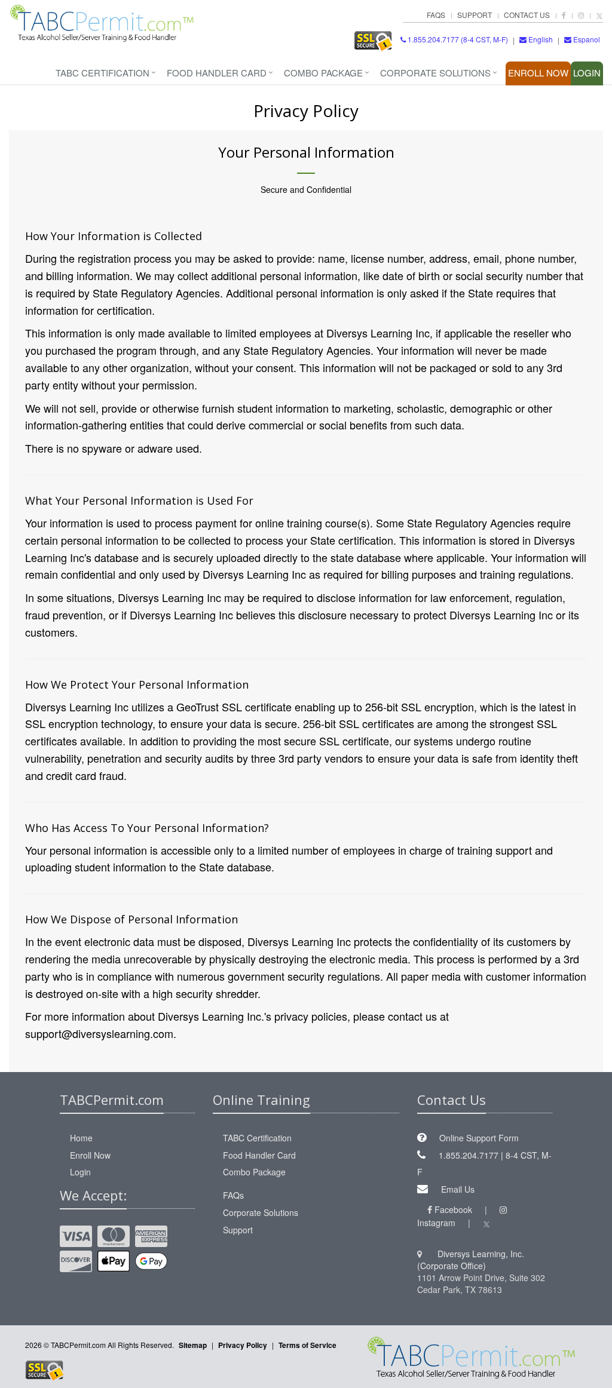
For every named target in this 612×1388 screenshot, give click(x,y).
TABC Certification (102, 72)
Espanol (586, 39)
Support (474, 15)
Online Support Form (479, 1138)
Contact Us (527, 15)
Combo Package (323, 72)
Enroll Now (538, 72)
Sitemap (193, 1345)
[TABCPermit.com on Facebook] (564, 15)
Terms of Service (307, 1345)
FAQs (436, 15)
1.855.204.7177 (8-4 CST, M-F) (457, 39)
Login (587, 72)
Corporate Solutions (435, 72)
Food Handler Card (217, 72)
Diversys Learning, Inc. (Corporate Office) (470, 1260)
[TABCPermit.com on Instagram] (581, 15)
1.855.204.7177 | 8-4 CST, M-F (484, 1163)
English (540, 39)
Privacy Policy (242, 1345)
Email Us (458, 1189)
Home (81, 1138)
